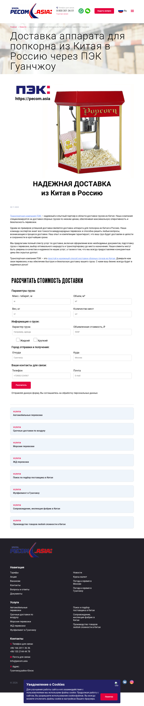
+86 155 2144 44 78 (20, 651)
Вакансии (15, 581)
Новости (77, 572)
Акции (13, 576)
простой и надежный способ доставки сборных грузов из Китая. (82, 258)
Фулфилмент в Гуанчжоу (26, 493)
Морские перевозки (23, 446)
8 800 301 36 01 (65, 10)
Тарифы (14, 572)
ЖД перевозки (21, 462)
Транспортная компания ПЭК (26, 216)
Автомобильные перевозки (27, 415)
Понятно (109, 697)
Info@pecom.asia (19, 661)
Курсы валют (80, 576)
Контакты (15, 585)
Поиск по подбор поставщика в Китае (33, 477)
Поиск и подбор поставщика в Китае (84, 609)
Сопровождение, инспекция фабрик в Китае (36, 508)
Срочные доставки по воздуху (29, 430)
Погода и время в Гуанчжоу (82, 589)
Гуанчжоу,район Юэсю (22, 670)
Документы (16, 593)
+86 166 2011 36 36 (20, 648)
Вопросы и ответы (19, 589)
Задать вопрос (104, 11)
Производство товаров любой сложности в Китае (39, 524)
